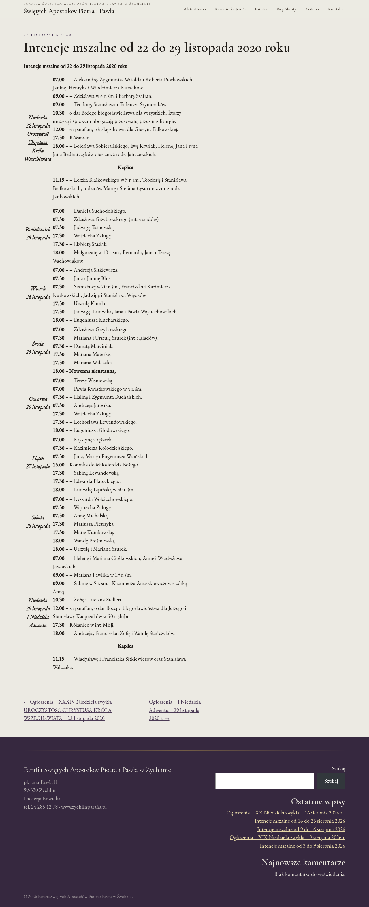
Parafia (261, 9)
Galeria (312, 9)
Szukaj (338, 768)
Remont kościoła (230, 9)
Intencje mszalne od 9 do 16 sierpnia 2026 (301, 829)
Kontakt (335, 9)
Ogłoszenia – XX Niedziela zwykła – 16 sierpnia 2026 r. (286, 812)
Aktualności (195, 9)
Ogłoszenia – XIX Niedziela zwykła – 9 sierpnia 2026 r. (287, 837)
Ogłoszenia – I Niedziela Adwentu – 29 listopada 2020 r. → (175, 710)
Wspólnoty (286, 9)
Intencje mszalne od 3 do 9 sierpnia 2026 (302, 845)
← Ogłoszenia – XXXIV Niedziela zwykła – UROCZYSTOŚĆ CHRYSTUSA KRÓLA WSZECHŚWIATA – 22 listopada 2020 (70, 710)
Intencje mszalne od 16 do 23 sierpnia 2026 (300, 821)
